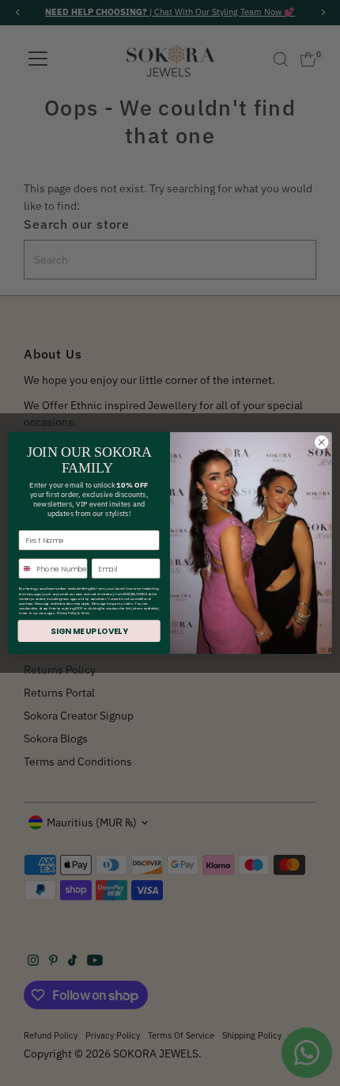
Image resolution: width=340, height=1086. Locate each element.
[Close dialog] (322, 442)
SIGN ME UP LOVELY (89, 630)
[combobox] (25, 569)
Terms (85, 614)
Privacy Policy (67, 614)
